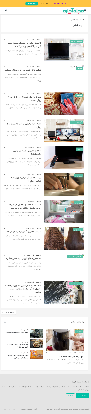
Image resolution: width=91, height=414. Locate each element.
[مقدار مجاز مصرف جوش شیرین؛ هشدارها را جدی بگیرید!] (36, 354)
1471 (71, 396)
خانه (81, 20)
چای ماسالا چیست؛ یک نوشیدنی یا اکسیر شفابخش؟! (17, 345)
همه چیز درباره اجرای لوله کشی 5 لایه (23, 258)
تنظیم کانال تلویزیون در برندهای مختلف (22, 70)
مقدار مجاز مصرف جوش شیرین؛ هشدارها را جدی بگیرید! (18, 356)
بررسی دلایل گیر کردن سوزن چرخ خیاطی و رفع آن (26, 179)
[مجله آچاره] (73, 11)
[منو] (85, 11)
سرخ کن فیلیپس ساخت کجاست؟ (71, 356)
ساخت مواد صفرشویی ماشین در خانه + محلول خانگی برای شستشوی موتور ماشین (23, 289)
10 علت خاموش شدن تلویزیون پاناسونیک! (27, 152)
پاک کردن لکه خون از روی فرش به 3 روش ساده (24, 98)
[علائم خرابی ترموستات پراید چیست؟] (36, 333)
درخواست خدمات (82, 396)
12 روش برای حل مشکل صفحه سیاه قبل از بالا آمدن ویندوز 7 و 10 (24, 44)
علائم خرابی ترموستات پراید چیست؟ (17, 332)
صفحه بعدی (10, 312)
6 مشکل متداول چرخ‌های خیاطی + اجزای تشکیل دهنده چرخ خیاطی (25, 206)
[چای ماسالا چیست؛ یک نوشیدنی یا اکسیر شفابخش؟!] (36, 343)
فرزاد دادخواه (81, 353)
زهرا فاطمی (77, 25)
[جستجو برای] (6, 11)
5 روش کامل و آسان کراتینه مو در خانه (23, 232)
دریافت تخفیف (32, 3)
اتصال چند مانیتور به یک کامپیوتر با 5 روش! (24, 125)
